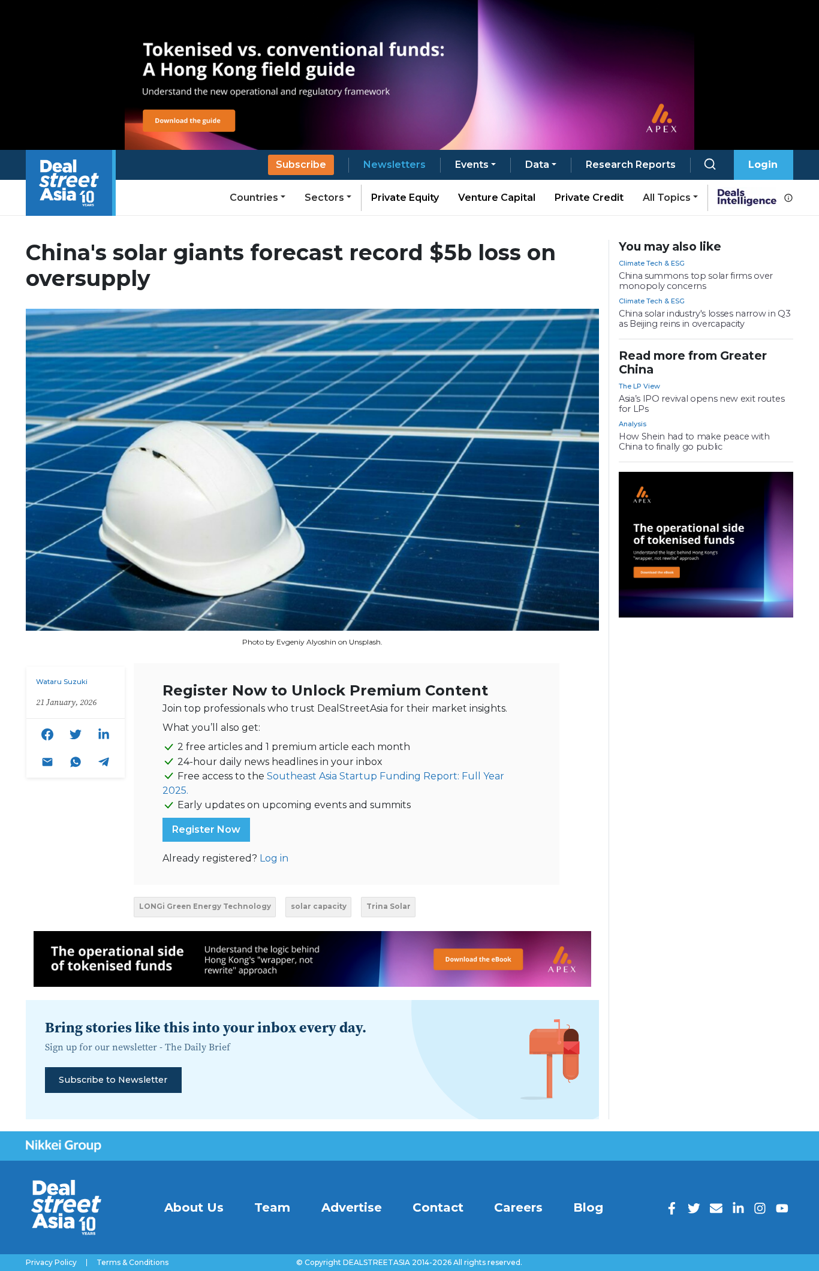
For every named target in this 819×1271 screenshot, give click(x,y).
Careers (518, 1207)
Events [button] (472, 164)
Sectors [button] (324, 197)
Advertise (351, 1207)
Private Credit (589, 197)
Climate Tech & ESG (652, 263)
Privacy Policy (51, 1262)
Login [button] (763, 164)
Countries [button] (254, 197)
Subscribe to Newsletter (113, 1079)
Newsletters (394, 164)
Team (272, 1207)
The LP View (639, 386)
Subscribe (301, 164)
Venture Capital (496, 197)
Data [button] (537, 164)
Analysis (632, 424)
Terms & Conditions (132, 1262)
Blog (588, 1207)
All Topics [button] (667, 197)
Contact (437, 1207)
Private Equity (405, 197)
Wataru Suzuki (62, 681)
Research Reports (631, 164)
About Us (194, 1207)
